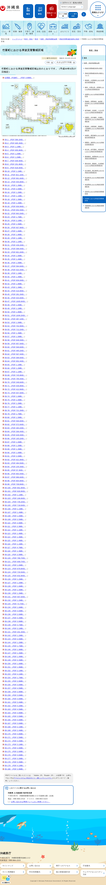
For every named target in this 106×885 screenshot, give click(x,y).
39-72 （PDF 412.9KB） (15, 389)
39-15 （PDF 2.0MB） (14, 189)
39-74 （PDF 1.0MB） (14, 396)
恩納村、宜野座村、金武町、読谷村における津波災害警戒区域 (94, 103)
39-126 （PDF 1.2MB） (14, 579)
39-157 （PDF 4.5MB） (14, 688)
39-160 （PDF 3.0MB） (14, 699)
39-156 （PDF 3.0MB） (14, 685)
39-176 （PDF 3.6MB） (14, 755)
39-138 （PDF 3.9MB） (14, 621)
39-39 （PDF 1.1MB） (14, 273)
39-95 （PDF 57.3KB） (14, 470)
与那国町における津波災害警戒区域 (94, 206)
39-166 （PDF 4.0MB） (14, 720)
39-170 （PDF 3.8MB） (14, 734)
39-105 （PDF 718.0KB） (15, 505)
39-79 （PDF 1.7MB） (14, 414)
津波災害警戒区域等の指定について (94, 74)
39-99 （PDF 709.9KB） (15, 484)
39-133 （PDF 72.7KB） (15, 604)
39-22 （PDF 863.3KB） (15, 213)
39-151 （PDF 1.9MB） (14, 667)
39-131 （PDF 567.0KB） (15, 597)
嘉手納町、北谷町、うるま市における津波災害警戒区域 (94, 111)
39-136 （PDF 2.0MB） (14, 614)
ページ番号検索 (73, 15)
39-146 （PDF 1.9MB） (14, 649)
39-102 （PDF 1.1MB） (14, 495)
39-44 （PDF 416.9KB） (15, 291)
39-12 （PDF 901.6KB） (15, 178)
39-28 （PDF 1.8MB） (14, 234)
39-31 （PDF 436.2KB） (15, 245)
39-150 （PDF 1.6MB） (14, 663)
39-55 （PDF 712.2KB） (15, 329)
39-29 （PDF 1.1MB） (14, 238)
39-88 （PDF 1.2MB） (14, 445)
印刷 (48, 62)
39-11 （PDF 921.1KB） (15, 175)
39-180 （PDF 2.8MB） (14, 769)
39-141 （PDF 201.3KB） (15, 632)
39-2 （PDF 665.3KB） (14, 143)
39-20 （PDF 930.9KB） (15, 206)
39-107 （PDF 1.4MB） (14, 512)
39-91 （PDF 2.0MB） (14, 456)
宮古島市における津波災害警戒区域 (94, 178)
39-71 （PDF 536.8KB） (15, 386)
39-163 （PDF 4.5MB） (14, 709)
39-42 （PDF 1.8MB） (14, 284)
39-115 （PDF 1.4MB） (14, 540)
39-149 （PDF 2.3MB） (14, 660)
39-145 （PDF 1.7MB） (14, 646)
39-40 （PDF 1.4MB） (14, 277)
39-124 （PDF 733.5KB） (15, 572)
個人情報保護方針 (63, 872)
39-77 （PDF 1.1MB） (14, 407)
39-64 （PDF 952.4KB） (15, 361)
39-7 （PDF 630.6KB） (14, 161)
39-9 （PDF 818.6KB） (14, 168)
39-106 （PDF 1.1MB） (14, 509)
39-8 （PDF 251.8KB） (14, 164)
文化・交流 (41, 31)
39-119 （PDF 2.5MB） (14, 554)
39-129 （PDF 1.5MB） (14, 590)
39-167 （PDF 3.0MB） (14, 723)
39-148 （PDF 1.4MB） (14, 656)
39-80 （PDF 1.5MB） (14, 417)
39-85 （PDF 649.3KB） (15, 435)
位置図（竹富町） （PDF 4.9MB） (19, 78)
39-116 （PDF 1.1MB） (14, 544)
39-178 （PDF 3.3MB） (14, 762)
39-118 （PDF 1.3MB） (14, 551)
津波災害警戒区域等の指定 (69, 39)
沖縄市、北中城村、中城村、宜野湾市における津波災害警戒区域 (94, 119)
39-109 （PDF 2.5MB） (14, 519)
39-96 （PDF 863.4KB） (15, 474)
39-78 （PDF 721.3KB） (15, 410)
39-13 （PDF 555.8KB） (15, 182)
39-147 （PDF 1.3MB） (14, 653)
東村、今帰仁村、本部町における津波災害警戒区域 (94, 88)
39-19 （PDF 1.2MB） (14, 203)
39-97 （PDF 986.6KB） (15, 477)
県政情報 (100, 31)
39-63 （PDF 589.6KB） (15, 358)
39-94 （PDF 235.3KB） (15, 467)
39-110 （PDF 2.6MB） (14, 523)
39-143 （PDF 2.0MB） (14, 639)
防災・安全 (76, 31)
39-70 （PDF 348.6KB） (15, 382)
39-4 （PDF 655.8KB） (14, 150)
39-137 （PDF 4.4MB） (14, 618)
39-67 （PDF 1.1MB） (14, 372)
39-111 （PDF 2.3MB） (14, 526)
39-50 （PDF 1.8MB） (14, 312)
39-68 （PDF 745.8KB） (15, 375)
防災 (36, 39)
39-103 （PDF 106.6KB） (15, 498)
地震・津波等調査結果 (48, 39)
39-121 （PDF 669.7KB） (15, 562)
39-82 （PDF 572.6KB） (15, 424)
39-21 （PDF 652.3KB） (15, 210)
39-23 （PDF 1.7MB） (14, 217)
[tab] (63, 15)
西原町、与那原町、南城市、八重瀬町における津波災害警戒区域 (94, 128)
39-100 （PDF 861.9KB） (15, 488)
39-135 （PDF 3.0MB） (14, 611)
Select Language (68, 7)
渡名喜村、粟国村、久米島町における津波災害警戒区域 (94, 164)
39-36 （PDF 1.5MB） (14, 263)
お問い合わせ (34, 866)
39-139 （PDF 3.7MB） (14, 625)
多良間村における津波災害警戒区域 (94, 185)
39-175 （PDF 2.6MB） (14, 751)
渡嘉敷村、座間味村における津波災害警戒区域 (94, 157)
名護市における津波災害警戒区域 (94, 95)
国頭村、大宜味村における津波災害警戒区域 (94, 81)
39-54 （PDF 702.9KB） (15, 326)
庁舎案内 (86, 866)
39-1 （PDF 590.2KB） (14, 140)
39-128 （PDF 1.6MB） (14, 586)
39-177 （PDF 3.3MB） (14, 758)
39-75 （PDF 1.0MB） (14, 400)
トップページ (17, 39)
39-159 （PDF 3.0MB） (14, 695)
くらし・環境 (6, 33)
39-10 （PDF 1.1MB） (14, 171)
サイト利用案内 (8, 872)
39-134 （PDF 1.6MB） (14, 607)
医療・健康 (17, 31)
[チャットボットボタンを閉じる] (8, 876)
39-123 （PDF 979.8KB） (15, 569)
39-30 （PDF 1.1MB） (14, 242)
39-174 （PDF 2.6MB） (14, 748)
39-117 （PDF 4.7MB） (14, 547)
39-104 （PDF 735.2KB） (15, 502)
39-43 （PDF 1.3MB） (14, 287)
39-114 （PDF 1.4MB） (14, 537)
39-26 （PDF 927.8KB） (15, 227)
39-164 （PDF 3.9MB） (14, 713)
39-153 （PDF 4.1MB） (14, 674)
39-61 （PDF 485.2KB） (15, 351)
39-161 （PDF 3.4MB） (14, 702)
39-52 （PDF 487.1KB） (15, 319)
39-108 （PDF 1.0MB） (14, 516)
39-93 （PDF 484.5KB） (15, 463)
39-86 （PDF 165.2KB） (15, 438)
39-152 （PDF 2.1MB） (14, 671)
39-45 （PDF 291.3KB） (15, 294)
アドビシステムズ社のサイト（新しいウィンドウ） (33, 778)
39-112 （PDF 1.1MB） (14, 530)
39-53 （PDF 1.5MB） (14, 322)
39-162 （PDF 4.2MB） (14, 706)
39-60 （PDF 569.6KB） (15, 347)
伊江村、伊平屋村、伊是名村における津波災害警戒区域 (94, 150)
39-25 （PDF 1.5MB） (14, 224)
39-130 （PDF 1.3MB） (14, 593)
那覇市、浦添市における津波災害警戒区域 (94, 143)
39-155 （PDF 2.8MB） (14, 681)
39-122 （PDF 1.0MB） (14, 565)
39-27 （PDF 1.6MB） (14, 231)
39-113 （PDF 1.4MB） (14, 533)
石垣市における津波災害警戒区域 (94, 192)
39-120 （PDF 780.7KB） (15, 558)
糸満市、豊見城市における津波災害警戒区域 (94, 136)
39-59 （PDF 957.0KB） (15, 344)
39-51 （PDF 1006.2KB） (15, 315)
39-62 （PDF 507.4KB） (15, 354)
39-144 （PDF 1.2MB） (14, 642)
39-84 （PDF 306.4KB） (15, 431)
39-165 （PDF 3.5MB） (14, 716)
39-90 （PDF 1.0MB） (14, 453)
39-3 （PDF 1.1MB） (13, 147)
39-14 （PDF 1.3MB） (14, 185)
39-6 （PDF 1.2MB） (13, 157)
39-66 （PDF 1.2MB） (14, 368)
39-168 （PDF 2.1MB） (14, 727)
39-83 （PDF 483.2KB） (15, 428)
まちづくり (64, 31)
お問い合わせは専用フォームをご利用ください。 (30, 802)
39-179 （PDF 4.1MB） (14, 765)
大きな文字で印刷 (64, 62)
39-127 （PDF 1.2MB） (14, 583)
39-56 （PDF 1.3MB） (14, 333)
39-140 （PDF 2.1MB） (14, 628)
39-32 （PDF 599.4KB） (15, 249)
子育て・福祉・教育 (29, 33)
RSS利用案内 (34, 872)
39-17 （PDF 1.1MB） (14, 196)
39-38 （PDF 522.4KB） (15, 270)
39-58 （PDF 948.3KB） (15, 340)
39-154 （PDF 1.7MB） (14, 678)
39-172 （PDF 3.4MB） (14, 741)
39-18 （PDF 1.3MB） (14, 199)
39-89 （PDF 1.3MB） (14, 449)
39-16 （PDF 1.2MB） (14, 192)
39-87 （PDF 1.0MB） (14, 442)
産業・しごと (53, 33)
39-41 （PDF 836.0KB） (15, 280)
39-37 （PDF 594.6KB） (15, 266)
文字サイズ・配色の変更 (72, 3)
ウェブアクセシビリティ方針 (92, 873)
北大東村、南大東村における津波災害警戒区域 (94, 171)
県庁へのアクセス (63, 866)
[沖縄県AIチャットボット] (5, 879)
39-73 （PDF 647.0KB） (15, 393)
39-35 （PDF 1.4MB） (14, 259)
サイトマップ (7, 866)
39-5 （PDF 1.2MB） (13, 154)
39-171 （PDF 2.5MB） (14, 737)
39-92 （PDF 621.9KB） (15, 460)
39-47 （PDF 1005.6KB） (15, 301)
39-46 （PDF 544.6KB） (15, 298)
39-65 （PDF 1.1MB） (14, 365)
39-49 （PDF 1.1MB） (14, 308)
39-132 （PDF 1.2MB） (14, 600)
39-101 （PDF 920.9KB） (15, 491)
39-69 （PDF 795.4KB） (15, 379)
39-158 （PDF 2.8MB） (14, 692)
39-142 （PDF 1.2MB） (14, 635)
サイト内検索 (63, 15)
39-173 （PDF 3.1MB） (14, 744)
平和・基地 (88, 31)
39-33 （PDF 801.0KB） (15, 252)
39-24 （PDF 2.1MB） (14, 220)
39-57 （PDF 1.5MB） (14, 336)
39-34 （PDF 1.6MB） (14, 256)
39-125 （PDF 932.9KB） (15, 576)
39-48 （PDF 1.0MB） (14, 305)
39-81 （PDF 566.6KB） (15, 421)
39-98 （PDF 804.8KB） (15, 481)
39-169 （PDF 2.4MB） (14, 730)
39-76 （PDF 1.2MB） (14, 403)
